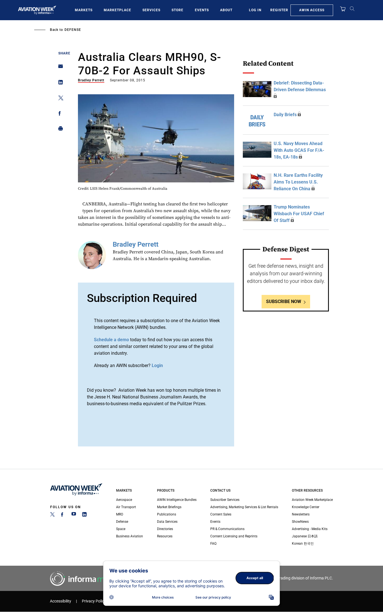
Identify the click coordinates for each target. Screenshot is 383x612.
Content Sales (220, 514)
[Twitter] (52, 515)
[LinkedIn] (84, 515)
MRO (119, 514)
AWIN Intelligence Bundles (177, 500)
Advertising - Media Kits (309, 529)
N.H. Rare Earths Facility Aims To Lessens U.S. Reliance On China (298, 182)
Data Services (167, 522)
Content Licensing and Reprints (233, 536)
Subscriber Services (224, 500)
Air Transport (126, 507)
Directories (165, 529)
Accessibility (60, 601)
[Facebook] (63, 515)
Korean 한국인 (303, 543)
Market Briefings (169, 507)
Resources (164, 536)
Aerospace (124, 500)
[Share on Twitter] (59, 98)
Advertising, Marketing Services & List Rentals (244, 507)
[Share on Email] (59, 68)
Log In (255, 10)
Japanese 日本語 (305, 536)
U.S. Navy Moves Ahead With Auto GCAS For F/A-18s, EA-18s (299, 150)
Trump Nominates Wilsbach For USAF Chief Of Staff (299, 213)
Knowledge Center (305, 507)
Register (279, 10)
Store (177, 10)
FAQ (213, 543)
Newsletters (301, 514)
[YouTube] (73, 515)
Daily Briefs (285, 114)
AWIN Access (311, 10)
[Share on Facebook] (59, 114)
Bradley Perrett (91, 80)
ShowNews (300, 522)
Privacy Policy (94, 601)
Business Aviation (129, 536)
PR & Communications (227, 529)
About (226, 10)
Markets (84, 10)
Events (202, 10)
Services (151, 10)
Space (120, 529)
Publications (166, 514)
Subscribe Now (283, 301)
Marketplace (117, 10)
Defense (72, 30)
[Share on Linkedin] (59, 83)
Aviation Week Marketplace (312, 500)
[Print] (59, 129)
